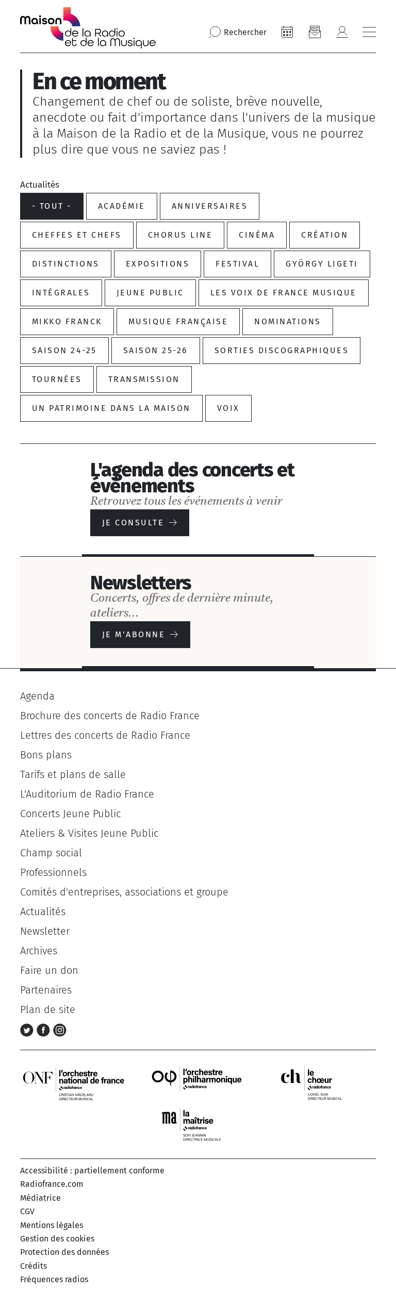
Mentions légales (51, 1225)
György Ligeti (322, 264)
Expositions (157, 264)
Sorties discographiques (281, 350)
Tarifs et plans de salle (73, 774)
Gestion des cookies (57, 1239)
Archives (38, 951)
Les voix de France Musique (283, 292)
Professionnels (53, 872)
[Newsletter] (314, 32)
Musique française (178, 321)
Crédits (33, 1266)
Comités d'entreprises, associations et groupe (124, 892)
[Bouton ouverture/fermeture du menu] (369, 32)
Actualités (42, 911)
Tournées (57, 379)
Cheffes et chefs (77, 235)
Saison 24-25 (64, 350)
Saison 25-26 (155, 350)
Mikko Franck (67, 321)
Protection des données (64, 1252)
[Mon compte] (342, 32)
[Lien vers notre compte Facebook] (45, 1029)
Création (324, 235)
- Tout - (52, 206)
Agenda (37, 696)
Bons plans (46, 755)
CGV (27, 1211)
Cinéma (257, 235)
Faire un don (49, 970)
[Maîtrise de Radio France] (198, 1124)
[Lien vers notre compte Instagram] (60, 1029)
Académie (121, 206)
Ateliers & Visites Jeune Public (89, 833)
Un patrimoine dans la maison (111, 408)
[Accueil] (88, 27)
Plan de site (47, 1009)
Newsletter (45, 931)
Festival (237, 264)
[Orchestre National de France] (73, 1083)
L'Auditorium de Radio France (87, 794)
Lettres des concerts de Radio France (105, 735)
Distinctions (66, 264)
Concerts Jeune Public (70, 813)
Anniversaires (210, 206)
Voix (228, 408)
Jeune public (150, 292)
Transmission (144, 379)
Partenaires (46, 990)
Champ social (51, 853)
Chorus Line (180, 235)
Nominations (287, 321)
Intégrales (61, 292)
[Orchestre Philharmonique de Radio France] (198, 1083)
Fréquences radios (54, 1279)
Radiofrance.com (52, 1184)
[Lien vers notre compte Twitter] (28, 1029)
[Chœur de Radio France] (322, 1083)
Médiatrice (40, 1198)
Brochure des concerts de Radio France (110, 715)
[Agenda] (287, 32)
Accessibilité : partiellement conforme (92, 1170)
